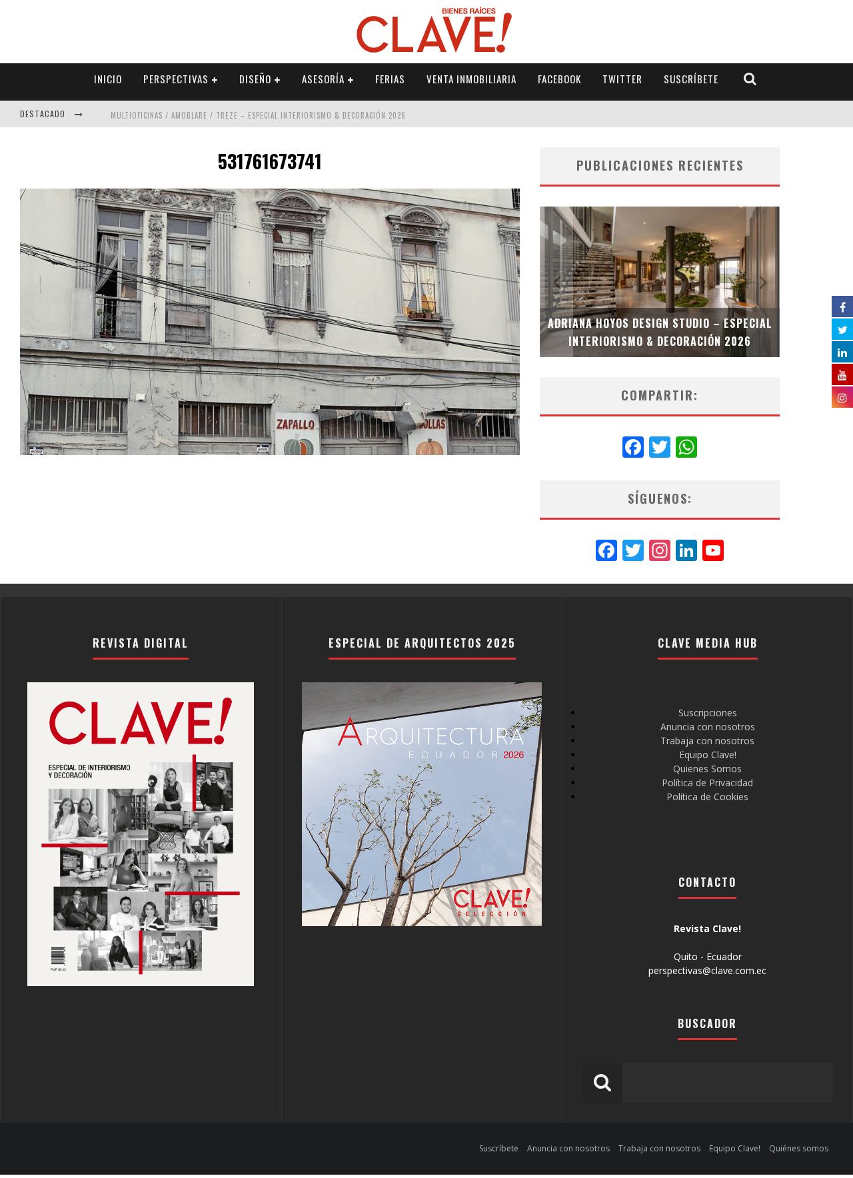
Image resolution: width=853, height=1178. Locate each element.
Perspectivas (176, 78)
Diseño (255, 78)
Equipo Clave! (707, 754)
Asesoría (323, 78)
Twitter (622, 78)
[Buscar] (750, 79)
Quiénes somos (798, 1148)
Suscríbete (691, 78)
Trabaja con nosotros (707, 740)
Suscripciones (707, 712)
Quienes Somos (707, 768)
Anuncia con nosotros (707, 726)
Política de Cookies (707, 796)
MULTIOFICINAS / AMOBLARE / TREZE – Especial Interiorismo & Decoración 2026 (258, 115)
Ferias (390, 78)
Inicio (108, 78)
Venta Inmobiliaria (471, 78)
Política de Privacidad (707, 782)
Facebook (559, 78)
